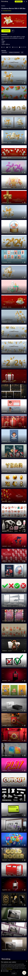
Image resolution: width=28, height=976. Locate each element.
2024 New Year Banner (6, 247)
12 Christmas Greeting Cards (7, 262)
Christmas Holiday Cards (6, 456)
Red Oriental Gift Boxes (6, 426)
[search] (24, 1)
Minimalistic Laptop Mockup (7, 815)
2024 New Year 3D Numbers (7, 366)
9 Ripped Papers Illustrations (7, 605)
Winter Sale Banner (6, 277)
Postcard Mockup (5, 949)
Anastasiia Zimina (7, 10)
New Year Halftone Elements (7, 531)
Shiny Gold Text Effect (6, 860)
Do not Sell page (9, 969)
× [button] (26, 961)
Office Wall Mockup (6, 830)
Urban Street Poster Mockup (7, 755)
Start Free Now (18, 1)
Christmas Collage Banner (7, 650)
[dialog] (14, 968)
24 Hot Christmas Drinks (6, 516)
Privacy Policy (9, 968)
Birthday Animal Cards (6, 695)
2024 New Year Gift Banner (7, 172)
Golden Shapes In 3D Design (7, 486)
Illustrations (4, 52)
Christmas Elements (6, 112)
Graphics (3, 5)
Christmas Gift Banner (6, 217)
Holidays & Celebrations (14, 52)
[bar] (26, 1)
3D (22, 52)
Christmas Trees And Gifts (7, 292)
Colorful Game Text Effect (7, 770)
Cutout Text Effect (5, 785)
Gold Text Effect (5, 471)
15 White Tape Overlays (6, 800)
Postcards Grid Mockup (6, 934)
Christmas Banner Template (7, 67)
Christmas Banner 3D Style (7, 142)
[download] (25, 68)
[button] (14, 971)
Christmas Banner (5, 202)
